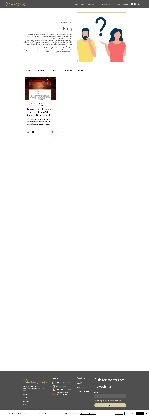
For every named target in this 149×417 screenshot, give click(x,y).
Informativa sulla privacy (88, 414)
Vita (78, 387)
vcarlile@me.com (61, 386)
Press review (68, 70)
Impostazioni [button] (119, 414)
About (25, 398)
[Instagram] (132, 4)
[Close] (146, 413)
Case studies (79, 70)
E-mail (96, 392)
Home (25, 394)
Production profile (83, 391)
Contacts (26, 401)
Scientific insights (39, 70)
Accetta (140, 414)
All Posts (27, 70)
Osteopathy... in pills (54, 70)
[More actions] (53, 104)
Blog (24, 404)
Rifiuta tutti (129, 414)
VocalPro (80, 383)
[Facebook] (135, 4)
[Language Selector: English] (140, 4)
